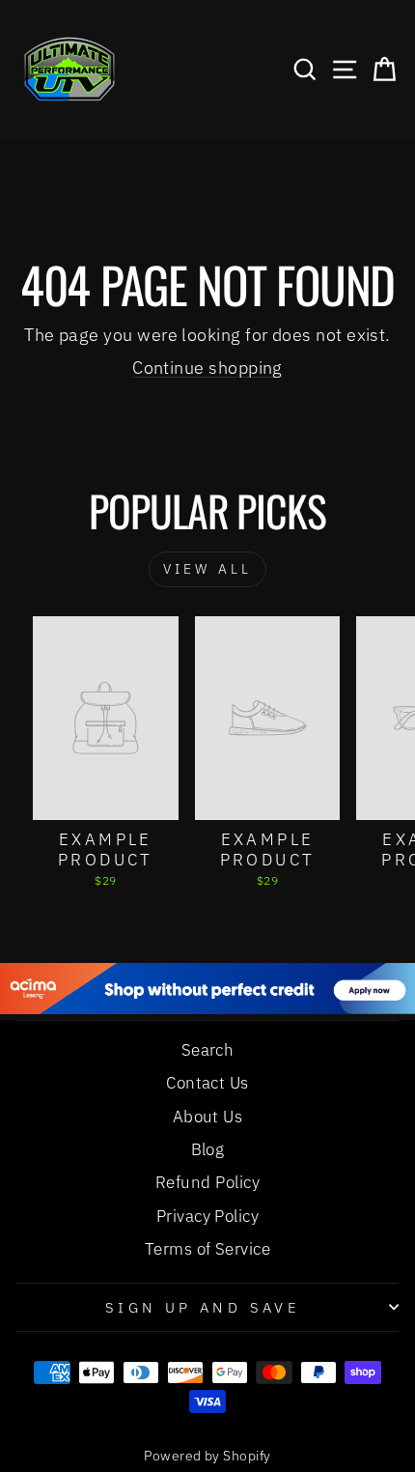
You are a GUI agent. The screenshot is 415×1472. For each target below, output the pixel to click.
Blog (208, 1149)
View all (208, 569)
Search (208, 1050)
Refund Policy (207, 1182)
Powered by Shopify (207, 1455)
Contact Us (207, 1082)
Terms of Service (207, 1249)
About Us (208, 1116)
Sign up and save (203, 1307)
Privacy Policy (207, 1216)
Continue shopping (207, 367)
